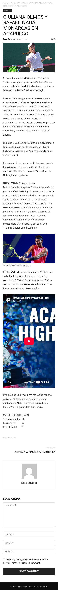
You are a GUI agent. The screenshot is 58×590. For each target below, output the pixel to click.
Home (5, 3)
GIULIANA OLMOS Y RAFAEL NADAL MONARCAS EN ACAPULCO (25, 25)
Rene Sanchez (9, 39)
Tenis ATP (15, 3)
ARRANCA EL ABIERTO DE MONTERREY (35, 451)
